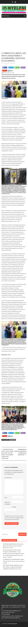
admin (13, 63)
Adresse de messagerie (7, 503)
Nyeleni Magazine (13, 623)
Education (12, 439)
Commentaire (8, 477)
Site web (14, 507)
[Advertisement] (14, 35)
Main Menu (6, 16)
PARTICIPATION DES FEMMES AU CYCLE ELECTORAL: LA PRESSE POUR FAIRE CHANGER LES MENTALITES (13, 567)
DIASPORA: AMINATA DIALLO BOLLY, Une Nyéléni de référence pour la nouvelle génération (13, 545)
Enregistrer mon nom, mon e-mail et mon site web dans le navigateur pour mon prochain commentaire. (14, 517)
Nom (6, 497)
